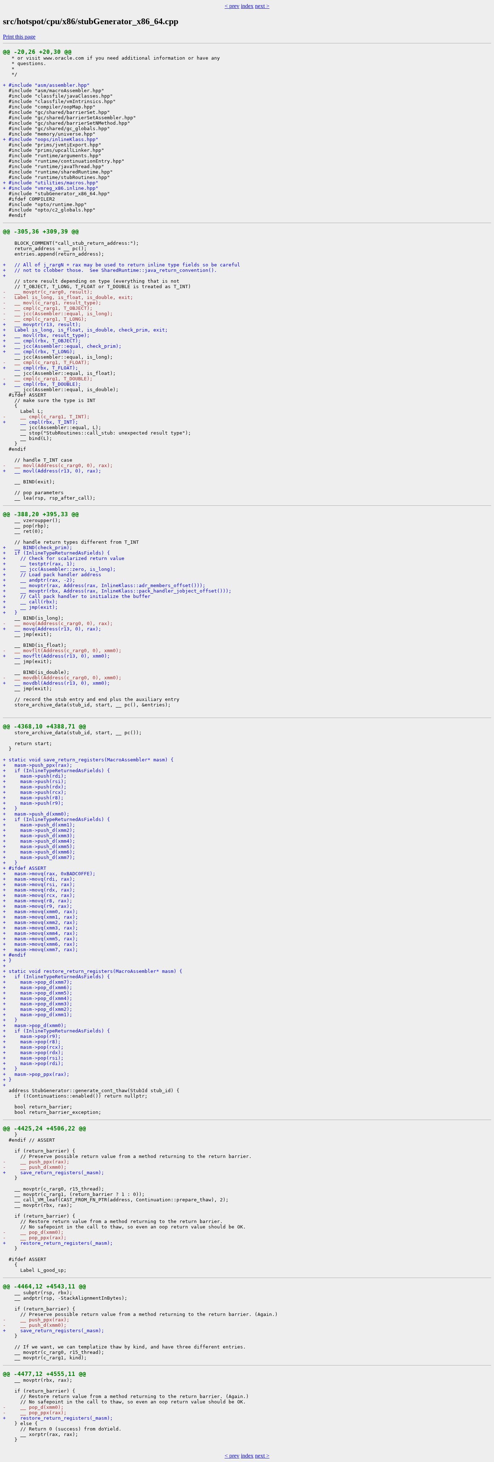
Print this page (19, 37)
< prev (232, 6)
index (247, 6)
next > (262, 6)
